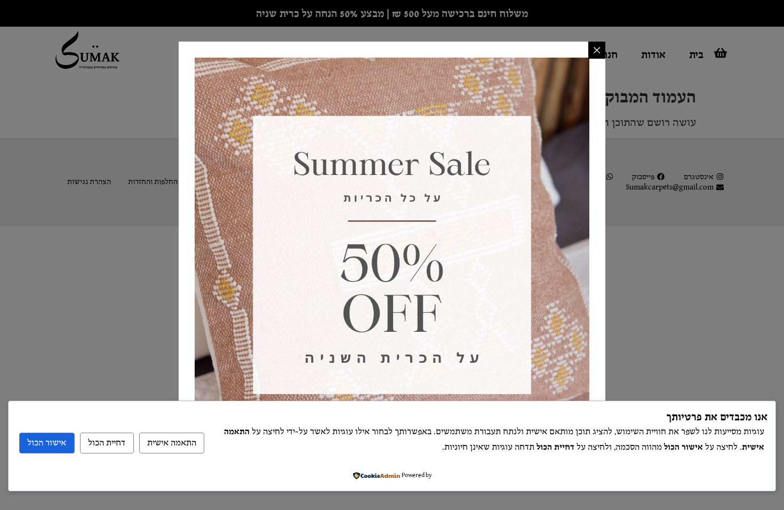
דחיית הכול (106, 443)
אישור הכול (46, 443)
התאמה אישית (171, 443)
